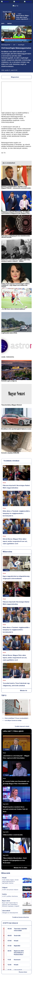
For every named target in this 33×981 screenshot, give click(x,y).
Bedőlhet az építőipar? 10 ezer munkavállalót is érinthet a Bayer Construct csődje (15, 719)
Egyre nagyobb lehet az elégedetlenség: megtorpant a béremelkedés (16, 577)
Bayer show (6, 901)
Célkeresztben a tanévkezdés (13, 835)
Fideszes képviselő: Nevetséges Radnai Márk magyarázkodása (16, 487)
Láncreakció (6, 910)
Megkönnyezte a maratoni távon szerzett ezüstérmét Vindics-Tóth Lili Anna (15, 809)
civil (14, 44)
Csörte (4, 894)
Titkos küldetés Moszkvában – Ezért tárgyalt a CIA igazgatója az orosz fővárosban (15, 860)
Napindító (5, 804)
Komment (17, 959)
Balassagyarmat (5, 44)
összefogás (21, 44)
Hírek (4, 482)
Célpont (4, 887)
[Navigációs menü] (3, 6)
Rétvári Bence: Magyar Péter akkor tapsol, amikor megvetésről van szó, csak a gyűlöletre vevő (23, 19)
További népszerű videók (22, 726)
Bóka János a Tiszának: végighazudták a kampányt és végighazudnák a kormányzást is (16, 513)
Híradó (4, 878)
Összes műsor (23, 972)
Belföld (9, 23)
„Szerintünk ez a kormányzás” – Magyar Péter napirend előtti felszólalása (16, 757)
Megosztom (15, 77)
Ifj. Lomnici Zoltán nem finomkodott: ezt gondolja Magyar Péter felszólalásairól (16, 782)
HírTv (2, 23)
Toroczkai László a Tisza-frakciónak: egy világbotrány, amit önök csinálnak (16, 684)
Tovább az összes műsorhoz (20, 917)
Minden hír (23, 690)
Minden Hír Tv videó (20, 867)
